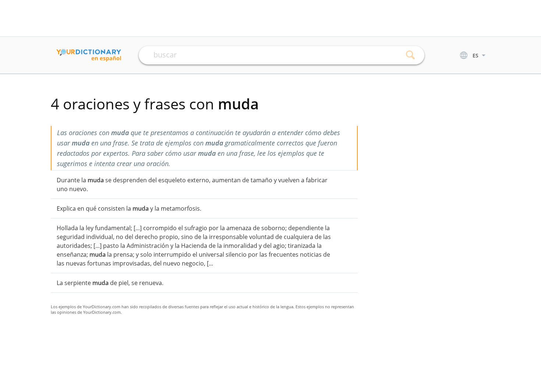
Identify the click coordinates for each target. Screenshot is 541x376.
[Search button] (410, 55)
